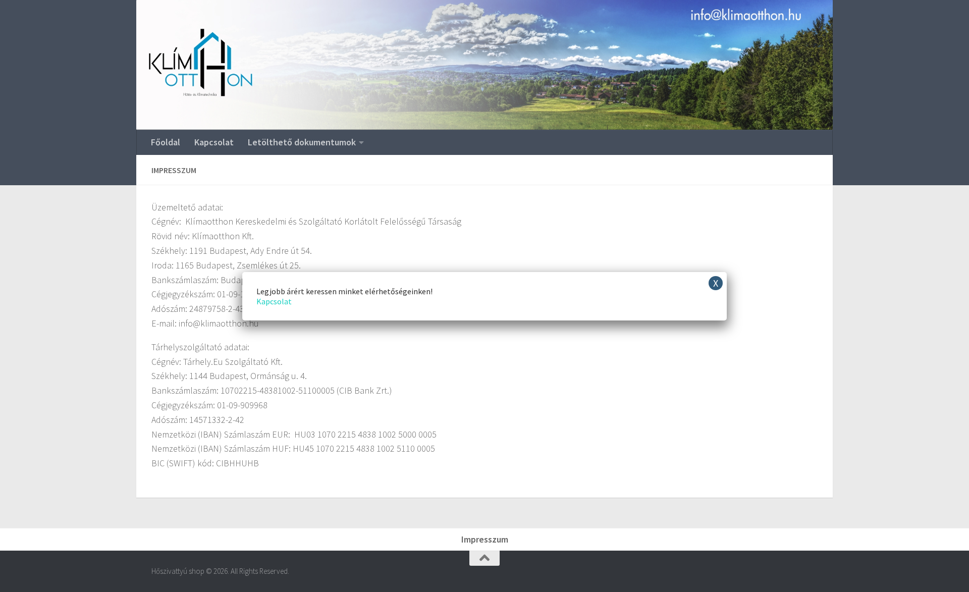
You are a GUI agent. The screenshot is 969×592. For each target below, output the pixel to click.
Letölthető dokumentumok (302, 142)
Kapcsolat (214, 142)
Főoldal (165, 142)
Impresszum (484, 539)
